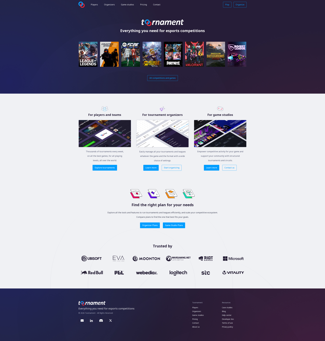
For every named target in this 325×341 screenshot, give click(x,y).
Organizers (109, 4)
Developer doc (228, 319)
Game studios (127, 4)
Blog (224, 311)
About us (196, 327)
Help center (226, 315)
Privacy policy (227, 327)
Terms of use (227, 323)
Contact (156, 4)
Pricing (143, 4)
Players (94, 4)
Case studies (227, 307)
